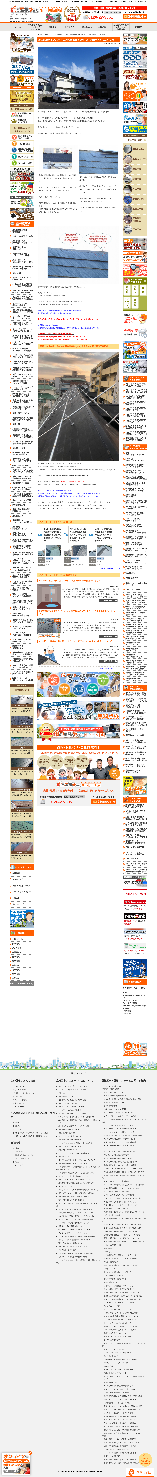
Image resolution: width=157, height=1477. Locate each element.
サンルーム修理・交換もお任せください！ (135, 812)
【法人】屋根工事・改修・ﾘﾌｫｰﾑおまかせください (136, 865)
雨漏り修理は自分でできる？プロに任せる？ (22, 255)
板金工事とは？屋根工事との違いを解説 (22, 261)
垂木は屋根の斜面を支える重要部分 (71, 1200)
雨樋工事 (137, 179)
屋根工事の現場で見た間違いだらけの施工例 (134, 638)
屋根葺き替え (139, 149)
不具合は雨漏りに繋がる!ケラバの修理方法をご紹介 (122, 1228)
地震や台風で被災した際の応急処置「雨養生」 (22, 401)
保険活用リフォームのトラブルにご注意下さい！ (121, 1399)
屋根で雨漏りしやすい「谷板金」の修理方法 (21, 477)
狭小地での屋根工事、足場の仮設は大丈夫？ (120, 1129)
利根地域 (16, 965)
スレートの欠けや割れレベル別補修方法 (134, 514)
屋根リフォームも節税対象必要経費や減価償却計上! (136, 871)
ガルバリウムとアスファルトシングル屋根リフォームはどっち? (23, 561)
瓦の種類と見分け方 (20, 483)
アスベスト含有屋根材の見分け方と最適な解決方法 (122, 1299)
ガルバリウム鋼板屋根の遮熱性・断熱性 (135, 409)
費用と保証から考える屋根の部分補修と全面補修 (76, 1193)
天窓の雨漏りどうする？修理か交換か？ (22, 640)
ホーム (18, 27)
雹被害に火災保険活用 (112, 1456)
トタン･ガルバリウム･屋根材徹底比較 (21, 568)
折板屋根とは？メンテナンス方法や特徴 (135, 532)
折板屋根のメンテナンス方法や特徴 (117, 1191)
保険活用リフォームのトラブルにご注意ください (136, 765)
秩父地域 (16, 974)
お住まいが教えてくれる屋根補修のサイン (135, 484)
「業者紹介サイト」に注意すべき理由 (134, 771)
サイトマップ (17, 904)
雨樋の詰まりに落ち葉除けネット (70, 1243)
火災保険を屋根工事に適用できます (71, 1140)
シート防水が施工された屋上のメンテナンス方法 (22, 317)
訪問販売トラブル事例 (134, 735)
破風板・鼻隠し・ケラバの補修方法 (117, 1208)
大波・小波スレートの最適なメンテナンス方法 (22, 375)
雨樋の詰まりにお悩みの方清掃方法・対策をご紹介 (136, 830)
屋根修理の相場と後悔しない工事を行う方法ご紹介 (76, 1173)
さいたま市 (16, 948)
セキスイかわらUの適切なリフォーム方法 (119, 1112)
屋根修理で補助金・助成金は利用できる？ (134, 680)
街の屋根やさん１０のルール (23, 1093)
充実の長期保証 (18, 1103)
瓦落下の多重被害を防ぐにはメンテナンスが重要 (135, 602)
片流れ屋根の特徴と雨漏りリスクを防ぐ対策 (22, 430)
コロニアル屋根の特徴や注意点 (132, 520)
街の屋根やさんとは (20, 1086)
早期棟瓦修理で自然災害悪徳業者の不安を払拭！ (22, 369)
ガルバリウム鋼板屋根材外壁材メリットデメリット (136, 433)
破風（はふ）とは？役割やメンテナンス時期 (22, 679)
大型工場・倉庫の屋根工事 (68, 1150)
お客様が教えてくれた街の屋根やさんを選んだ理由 (31, 1133)
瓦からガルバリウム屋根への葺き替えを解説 (135, 397)
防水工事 (137, 189)
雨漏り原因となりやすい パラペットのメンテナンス (77, 1213)
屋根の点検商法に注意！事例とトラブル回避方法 (135, 741)
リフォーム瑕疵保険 (20, 1100)
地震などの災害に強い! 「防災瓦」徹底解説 (134, 632)
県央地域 (16, 961)
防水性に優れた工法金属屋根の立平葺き (20, 395)
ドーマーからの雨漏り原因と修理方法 (21, 634)
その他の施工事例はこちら (110, 568)
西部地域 (16, 944)
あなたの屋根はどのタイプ (113, 1092)
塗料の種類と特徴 (134, 894)
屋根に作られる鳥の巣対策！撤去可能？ (135, 842)
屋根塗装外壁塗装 (137, 219)
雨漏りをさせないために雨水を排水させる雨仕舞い (122, 1430)
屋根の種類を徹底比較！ (130, 496)
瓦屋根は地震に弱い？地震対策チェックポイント (136, 626)
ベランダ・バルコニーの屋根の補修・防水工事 (75, 1143)
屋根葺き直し (139, 199)
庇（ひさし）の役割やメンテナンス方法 (22, 627)
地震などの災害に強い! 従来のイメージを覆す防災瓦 (123, 1296)
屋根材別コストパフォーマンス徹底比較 (22, 521)
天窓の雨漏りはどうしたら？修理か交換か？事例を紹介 (124, 1212)
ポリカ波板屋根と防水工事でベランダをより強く (136, 824)
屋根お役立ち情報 (132, 589)
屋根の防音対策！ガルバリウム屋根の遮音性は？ (136, 439)
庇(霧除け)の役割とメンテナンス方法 (20, 382)
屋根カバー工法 (140, 159)
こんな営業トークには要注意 (134, 730)
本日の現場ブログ (19, 1129)
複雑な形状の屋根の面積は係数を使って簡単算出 (121, 1265)
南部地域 (16, 957)
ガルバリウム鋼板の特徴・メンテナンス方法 (120, 1309)
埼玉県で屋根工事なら (21, 886)
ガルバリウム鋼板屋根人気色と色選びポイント (135, 415)
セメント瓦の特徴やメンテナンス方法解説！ (22, 350)
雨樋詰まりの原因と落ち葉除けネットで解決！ (136, 836)
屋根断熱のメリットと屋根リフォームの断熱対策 (22, 653)
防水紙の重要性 (18, 505)
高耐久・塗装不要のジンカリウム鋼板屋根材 (22, 595)
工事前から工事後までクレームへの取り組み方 (135, 712)
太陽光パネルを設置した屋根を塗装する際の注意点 (76, 1253)
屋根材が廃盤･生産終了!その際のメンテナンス (22, 547)
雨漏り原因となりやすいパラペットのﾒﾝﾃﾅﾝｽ (22, 324)
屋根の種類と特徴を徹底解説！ (20, 231)
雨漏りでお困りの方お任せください (71, 1103)
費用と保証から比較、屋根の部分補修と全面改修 (136, 478)
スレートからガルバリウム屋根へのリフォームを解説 (136, 391)
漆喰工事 (137, 169)
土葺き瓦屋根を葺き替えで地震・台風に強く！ (22, 362)
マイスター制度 (18, 1106)
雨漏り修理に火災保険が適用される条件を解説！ (135, 668)
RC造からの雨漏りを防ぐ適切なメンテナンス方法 (23, 621)
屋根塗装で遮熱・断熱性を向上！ (116, 1279)
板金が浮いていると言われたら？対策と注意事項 (136, 747)
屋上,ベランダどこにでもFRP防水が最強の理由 (22, 330)
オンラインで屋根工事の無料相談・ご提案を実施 (135, 694)
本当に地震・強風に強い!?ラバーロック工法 (120, 1420)
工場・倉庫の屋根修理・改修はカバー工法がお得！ (136, 818)
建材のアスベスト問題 (21, 500)
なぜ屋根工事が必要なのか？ (135, 454)
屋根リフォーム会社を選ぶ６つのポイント (136, 584)
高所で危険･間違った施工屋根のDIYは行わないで (23, 602)
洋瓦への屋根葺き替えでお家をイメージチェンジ (22, 554)
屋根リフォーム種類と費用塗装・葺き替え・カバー (136, 502)
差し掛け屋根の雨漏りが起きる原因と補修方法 (22, 443)
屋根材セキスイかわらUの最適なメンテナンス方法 (136, 556)
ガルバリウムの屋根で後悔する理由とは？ (21, 576)
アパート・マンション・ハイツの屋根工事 (73, 1153)
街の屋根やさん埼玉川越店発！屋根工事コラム (30, 1136)
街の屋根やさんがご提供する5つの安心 (35, 27)
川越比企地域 (17, 939)
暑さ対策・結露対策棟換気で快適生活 (117, 1272)
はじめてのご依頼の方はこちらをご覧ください (75, 1086)
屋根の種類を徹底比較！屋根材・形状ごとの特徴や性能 (124, 1172)
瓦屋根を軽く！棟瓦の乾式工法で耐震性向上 (120, 1289)
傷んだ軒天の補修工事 (112, 1340)
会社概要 (138, 27)
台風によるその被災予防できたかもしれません (136, 596)
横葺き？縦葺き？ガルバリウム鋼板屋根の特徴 (136, 427)
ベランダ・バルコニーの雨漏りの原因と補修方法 (22, 343)
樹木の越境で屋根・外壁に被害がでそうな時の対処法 (136, 759)
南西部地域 (16, 952)
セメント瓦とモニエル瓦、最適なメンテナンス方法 (122, 1198)
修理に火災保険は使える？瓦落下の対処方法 (136, 608)
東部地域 (16, 978)
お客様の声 (69, 27)
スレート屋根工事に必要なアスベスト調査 (119, 1302)
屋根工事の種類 (135, 140)
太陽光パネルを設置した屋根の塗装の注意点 (135, 538)
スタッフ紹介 (17, 879)
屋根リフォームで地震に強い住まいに (72, 1136)
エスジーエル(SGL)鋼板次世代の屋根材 (22, 582)
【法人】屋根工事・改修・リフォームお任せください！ (78, 1160)
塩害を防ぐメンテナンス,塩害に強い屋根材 (22, 534)
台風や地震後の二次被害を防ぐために (135, 614)
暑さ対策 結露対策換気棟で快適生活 (20, 453)
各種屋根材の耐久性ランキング (115, 1373)
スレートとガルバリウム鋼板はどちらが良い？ (135, 385)
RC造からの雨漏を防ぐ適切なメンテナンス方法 (121, 1316)
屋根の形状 (17, 424)
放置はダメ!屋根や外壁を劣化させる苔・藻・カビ (22, 541)
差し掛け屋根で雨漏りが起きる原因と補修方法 (121, 1426)
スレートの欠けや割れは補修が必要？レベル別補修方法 (124, 1185)
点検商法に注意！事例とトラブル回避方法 (73, 1113)
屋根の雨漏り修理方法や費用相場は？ (22, 615)
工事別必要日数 (131, 578)
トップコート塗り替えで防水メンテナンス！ (22, 673)
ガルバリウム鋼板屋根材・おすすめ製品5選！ (120, 1139)
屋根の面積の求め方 (20, 413)
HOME (39, 34)
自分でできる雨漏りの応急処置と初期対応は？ (135, 662)
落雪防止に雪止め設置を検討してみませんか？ (75, 1226)
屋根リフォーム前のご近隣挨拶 (69, 1110)
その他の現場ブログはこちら (109, 669)
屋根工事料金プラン (65, 1096)
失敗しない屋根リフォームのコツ (134, 460)
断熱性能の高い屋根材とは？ (18, 647)
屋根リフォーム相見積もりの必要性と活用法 (74, 1179)
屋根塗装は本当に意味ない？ (19, 248)
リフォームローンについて (68, 1186)
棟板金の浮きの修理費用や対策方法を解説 (22, 268)
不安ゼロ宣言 (18, 1096)
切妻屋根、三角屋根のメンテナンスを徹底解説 (22, 436)
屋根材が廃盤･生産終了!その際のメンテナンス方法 (122, 1235)
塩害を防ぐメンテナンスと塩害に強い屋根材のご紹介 (123, 1406)
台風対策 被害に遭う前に (67, 1133)
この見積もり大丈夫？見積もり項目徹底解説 (134, 718)
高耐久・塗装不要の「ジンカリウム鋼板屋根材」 (121, 1313)
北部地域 (16, 970)
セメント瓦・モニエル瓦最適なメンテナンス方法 (22, 356)
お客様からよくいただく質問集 (115, 1109)
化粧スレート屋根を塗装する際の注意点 (133, 544)
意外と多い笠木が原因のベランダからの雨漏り (22, 291)
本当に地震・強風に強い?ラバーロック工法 (23, 408)
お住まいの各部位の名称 (22, 236)
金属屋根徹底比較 (110, 1382)
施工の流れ (87, 27)
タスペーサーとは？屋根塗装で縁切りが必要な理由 (122, 1224)
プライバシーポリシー (21, 892)
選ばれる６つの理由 (20, 1090)
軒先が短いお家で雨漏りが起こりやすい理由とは (22, 488)
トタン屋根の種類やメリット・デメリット (134, 526)
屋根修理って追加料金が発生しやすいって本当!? (135, 753)
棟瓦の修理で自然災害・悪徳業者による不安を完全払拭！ (125, 1241)
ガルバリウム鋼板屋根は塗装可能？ (135, 403)
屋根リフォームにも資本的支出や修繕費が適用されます (78, 1190)
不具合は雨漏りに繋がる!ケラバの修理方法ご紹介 (22, 285)
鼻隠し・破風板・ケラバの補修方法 (22, 278)
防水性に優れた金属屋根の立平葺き (117, 1392)
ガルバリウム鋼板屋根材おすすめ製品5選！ (135, 421)
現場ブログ (49, 34)
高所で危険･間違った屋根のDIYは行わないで (120, 1319)
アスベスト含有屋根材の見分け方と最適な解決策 (22, 495)
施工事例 (52, 27)
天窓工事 (137, 229)
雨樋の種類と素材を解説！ (68, 1250)
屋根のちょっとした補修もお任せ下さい (72, 1106)
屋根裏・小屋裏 (18, 448)
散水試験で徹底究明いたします (69, 1129)
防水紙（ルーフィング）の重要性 (116, 1363)
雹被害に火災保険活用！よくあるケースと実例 (135, 674)
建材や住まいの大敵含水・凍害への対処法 (21, 460)
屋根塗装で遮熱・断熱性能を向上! (134, 656)
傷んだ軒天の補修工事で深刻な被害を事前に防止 (22, 298)
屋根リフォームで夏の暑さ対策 (69, 1146)
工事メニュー (104, 27)
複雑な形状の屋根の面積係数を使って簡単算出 (22, 419)
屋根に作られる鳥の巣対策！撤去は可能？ (73, 1247)
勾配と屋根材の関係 (20, 465)
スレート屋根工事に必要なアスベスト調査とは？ (22, 666)
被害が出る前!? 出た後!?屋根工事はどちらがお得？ (136, 724)
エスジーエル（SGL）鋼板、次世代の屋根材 (120, 1389)
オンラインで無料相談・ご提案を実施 (72, 1090)
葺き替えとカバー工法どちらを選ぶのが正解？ (135, 490)
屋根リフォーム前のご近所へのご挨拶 (133, 706)
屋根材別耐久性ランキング (19, 528)
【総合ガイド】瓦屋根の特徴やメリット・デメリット (123, 1169)
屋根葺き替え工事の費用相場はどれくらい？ (135, 472)
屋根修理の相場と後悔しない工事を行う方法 (134, 466)
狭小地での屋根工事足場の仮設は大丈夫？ (134, 568)
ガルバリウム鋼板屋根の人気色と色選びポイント (121, 1162)
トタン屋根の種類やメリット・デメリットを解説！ (122, 1188)
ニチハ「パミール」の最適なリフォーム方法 (120, 1116)
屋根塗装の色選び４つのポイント (132, 644)
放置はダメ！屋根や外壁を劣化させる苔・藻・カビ (122, 1409)
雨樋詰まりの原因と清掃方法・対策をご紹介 (74, 1240)
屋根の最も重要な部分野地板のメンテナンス (21, 510)
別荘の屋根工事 (131, 859)
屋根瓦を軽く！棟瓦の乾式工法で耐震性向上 (134, 620)
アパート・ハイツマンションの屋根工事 (134, 853)
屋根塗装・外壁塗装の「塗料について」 (118, 1102)
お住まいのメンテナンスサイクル (116, 1349)
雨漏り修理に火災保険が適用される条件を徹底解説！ (123, 1463)
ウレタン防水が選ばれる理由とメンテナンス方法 (22, 311)
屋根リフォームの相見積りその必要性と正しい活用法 (136, 700)
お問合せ (16, 898)
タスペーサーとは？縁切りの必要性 (20, 304)
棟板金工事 (138, 209)
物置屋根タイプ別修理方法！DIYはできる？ (134, 806)
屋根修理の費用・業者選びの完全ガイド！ (22, 242)
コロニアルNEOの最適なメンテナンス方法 (135, 562)
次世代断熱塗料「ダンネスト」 (131, 650)
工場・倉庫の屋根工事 (134, 847)
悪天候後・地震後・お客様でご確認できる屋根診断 (122, 1099)
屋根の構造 (17, 273)
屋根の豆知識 (17, 516)
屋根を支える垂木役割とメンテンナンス (21, 608)
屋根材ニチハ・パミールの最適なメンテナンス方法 (136, 550)
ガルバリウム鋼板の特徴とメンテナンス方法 (22, 589)
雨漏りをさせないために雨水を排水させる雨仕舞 (22, 471)
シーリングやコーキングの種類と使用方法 (22, 388)
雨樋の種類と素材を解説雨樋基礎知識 (22, 660)
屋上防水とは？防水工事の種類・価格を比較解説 (22, 337)
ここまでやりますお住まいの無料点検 (121, 27)
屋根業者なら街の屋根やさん (23, 1155)
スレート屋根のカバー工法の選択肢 (136, 508)
